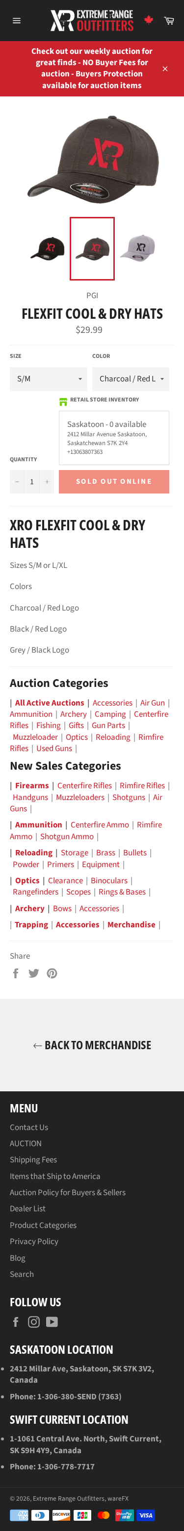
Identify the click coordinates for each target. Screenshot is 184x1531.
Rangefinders (35, 892)
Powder (26, 865)
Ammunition (31, 714)
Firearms (32, 786)
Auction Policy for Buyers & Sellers (68, 1193)
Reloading (113, 737)
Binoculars (109, 881)
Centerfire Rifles (84, 786)
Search (22, 1274)
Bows (62, 909)
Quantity (23, 460)
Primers (60, 865)
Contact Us (29, 1127)
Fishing (48, 725)
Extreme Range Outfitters (69, 1498)
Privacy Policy (34, 1242)
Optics (77, 737)
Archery (73, 714)
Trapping (31, 925)
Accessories (112, 703)
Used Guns (54, 748)
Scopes (78, 892)
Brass (105, 853)
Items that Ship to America (55, 1176)
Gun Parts (108, 725)
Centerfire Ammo (100, 825)
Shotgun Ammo (67, 837)
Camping (110, 714)
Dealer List (28, 1209)
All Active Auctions (49, 703)
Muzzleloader (35, 737)
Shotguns (128, 797)
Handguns (30, 797)
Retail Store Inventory (104, 400)
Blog (18, 1258)
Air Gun (152, 703)
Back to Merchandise (97, 1045)
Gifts (76, 725)
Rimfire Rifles (142, 786)
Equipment (101, 865)
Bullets (135, 853)
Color (101, 356)
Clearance (65, 881)
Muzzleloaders (80, 797)
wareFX (118, 1498)
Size (16, 356)
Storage (74, 853)
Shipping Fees (33, 1160)
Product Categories (43, 1225)
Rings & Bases (122, 892)
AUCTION (26, 1144)
